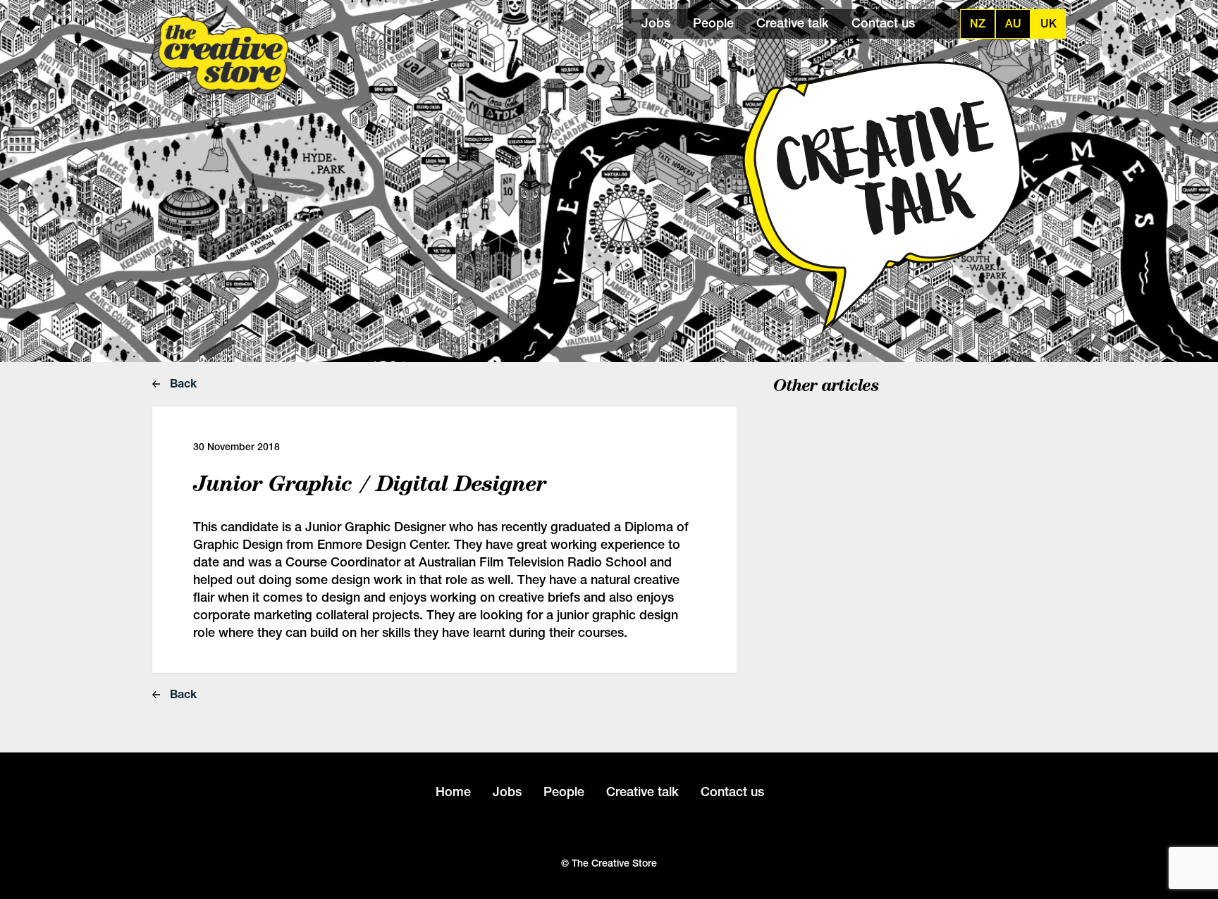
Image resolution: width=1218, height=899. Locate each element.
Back (182, 383)
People (713, 23)
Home (453, 791)
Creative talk (792, 23)
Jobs (655, 23)
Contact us (883, 23)
